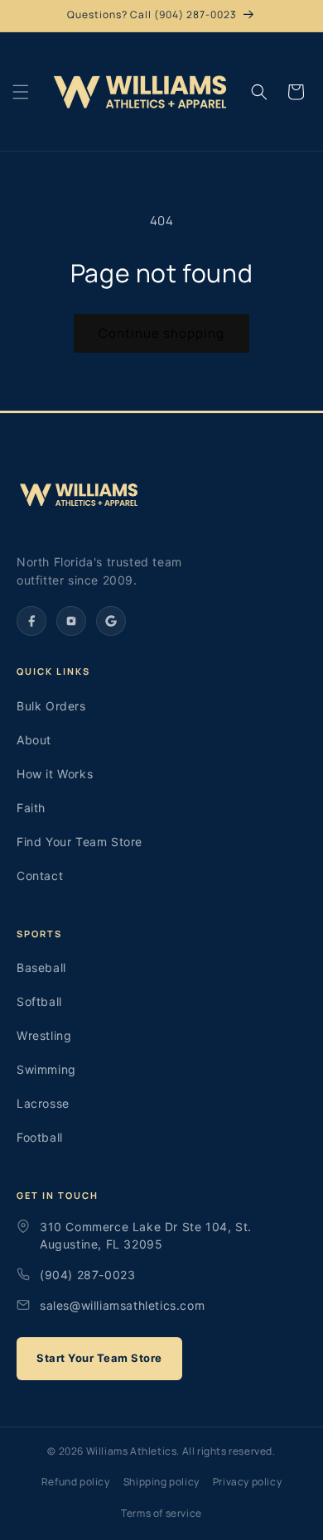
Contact (40, 876)
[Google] (111, 621)
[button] (20, 92)
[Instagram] (71, 621)
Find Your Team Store (79, 842)
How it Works (55, 774)
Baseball (41, 967)
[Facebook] (31, 621)
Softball (39, 1001)
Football (40, 1137)
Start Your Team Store (99, 1357)
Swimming (46, 1069)
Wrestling (44, 1035)
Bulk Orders (51, 706)
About (34, 740)
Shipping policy (161, 1482)
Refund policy (75, 1482)
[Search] (259, 92)
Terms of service (161, 1513)
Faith (31, 808)
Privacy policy (247, 1482)
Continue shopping (161, 333)
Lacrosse (43, 1103)
